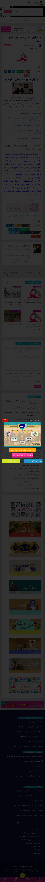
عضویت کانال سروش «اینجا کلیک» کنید (22, 455)
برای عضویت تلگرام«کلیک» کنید (33, 461)
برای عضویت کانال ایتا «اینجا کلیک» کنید (22, 450)
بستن (5, 419)
